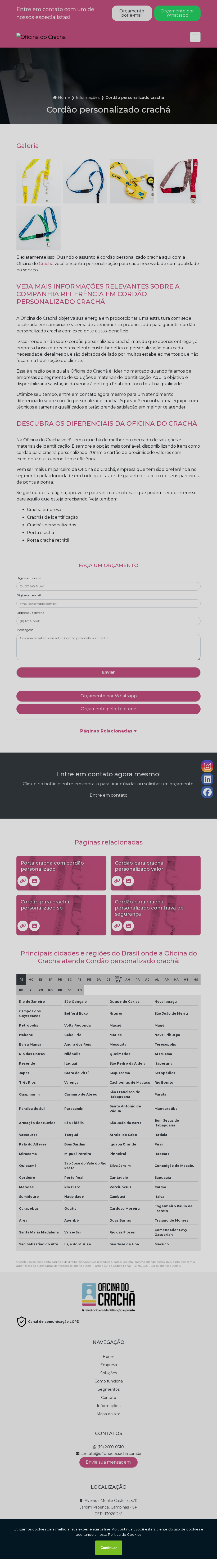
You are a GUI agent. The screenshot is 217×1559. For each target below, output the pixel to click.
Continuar (109, 1548)
